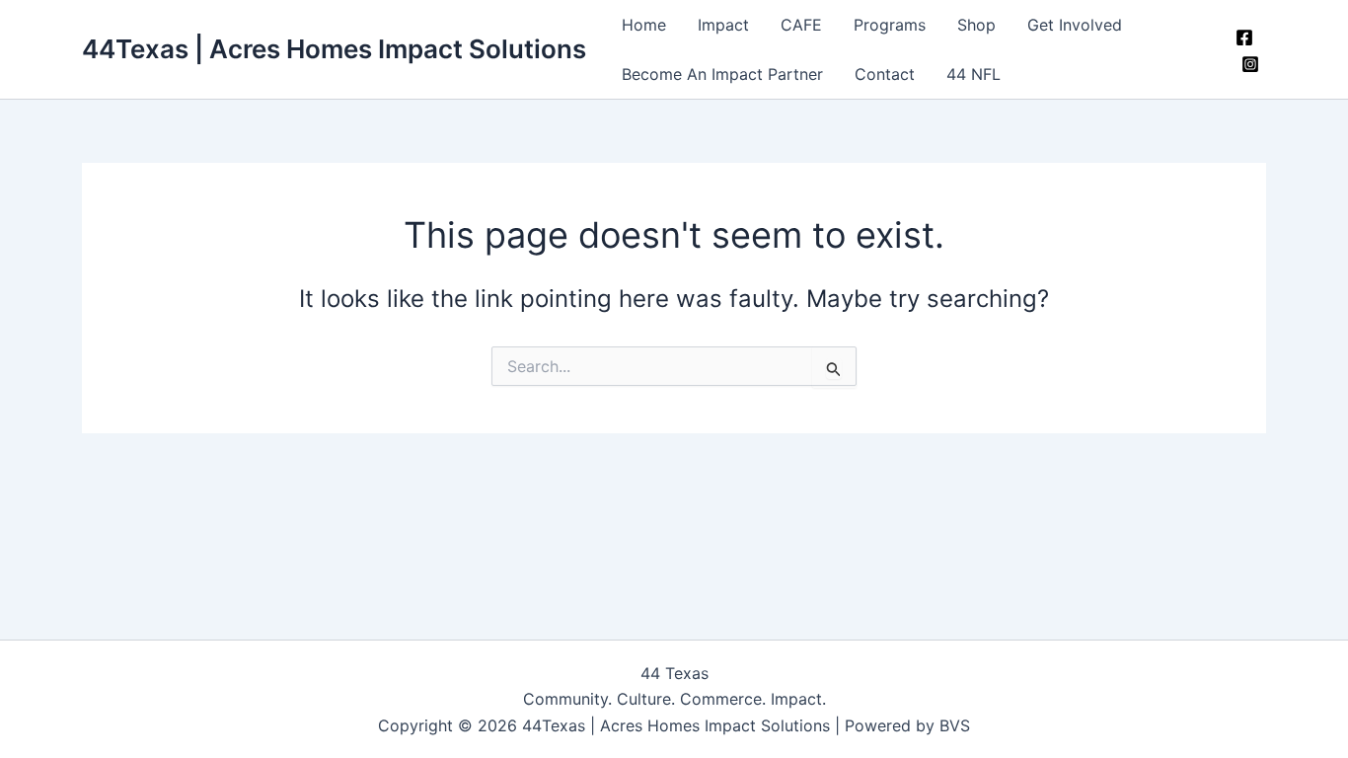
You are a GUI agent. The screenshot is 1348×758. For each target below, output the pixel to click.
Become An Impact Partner (722, 74)
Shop (976, 25)
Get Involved (1074, 25)
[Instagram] (1250, 64)
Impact (723, 25)
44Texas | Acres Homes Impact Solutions (334, 49)
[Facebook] (1244, 37)
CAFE (801, 25)
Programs (890, 25)
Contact (885, 74)
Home (644, 25)
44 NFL (973, 74)
